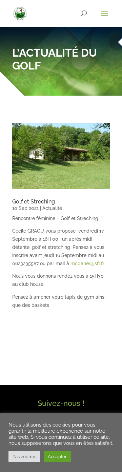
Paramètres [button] (24, 456)
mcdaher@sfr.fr (87, 263)
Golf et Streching (33, 201)
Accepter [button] (57, 456)
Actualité (52, 208)
